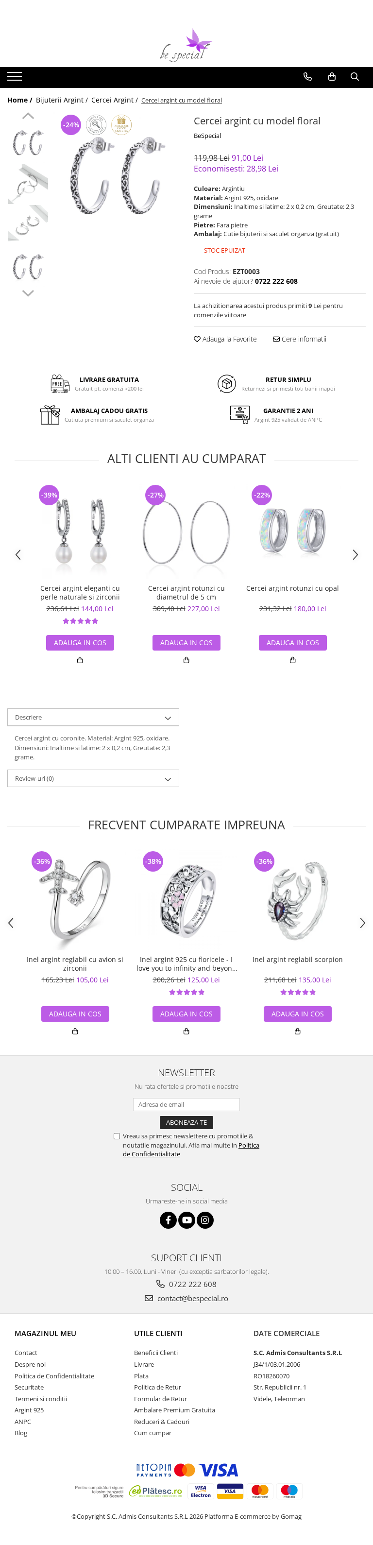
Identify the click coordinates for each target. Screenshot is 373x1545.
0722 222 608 (192, 1284)
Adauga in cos (80, 642)
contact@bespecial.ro (191, 1298)
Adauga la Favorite (229, 338)
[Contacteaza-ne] (308, 76)
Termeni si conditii (41, 1398)
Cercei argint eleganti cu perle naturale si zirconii (80, 592)
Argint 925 (29, 1410)
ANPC (23, 1421)
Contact (26, 1352)
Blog (21, 1432)
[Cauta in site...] (355, 76)
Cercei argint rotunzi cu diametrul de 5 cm (186, 592)
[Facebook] (168, 1220)
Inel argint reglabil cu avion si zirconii (75, 964)
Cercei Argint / (115, 99)
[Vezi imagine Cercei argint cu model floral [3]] (28, 266)
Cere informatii (303, 338)
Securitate (29, 1387)
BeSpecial (207, 135)
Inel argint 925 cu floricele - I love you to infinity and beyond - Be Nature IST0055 (186, 964)
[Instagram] (205, 1220)
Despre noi (30, 1364)
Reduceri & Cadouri (161, 1421)
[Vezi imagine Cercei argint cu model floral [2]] (28, 225)
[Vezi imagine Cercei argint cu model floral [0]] (28, 142)
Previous (28, 117)
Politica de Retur (157, 1387)
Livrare (144, 1364)
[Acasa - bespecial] (186, 45)
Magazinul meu (45, 1333)
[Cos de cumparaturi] (332, 76)
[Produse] (15, 79)
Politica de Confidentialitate (54, 1376)
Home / (20, 99)
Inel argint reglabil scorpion (298, 959)
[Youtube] (186, 1220)
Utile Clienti (158, 1333)
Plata (141, 1376)
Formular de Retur (160, 1398)
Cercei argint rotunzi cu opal (292, 588)
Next (28, 292)
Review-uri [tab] (34, 778)
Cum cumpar (152, 1432)
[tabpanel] (116, 175)
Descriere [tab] (28, 717)
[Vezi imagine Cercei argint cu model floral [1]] (28, 184)
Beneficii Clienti (156, 1352)
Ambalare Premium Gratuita (174, 1410)
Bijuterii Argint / (63, 99)
